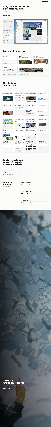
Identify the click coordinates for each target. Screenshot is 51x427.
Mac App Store (5, 63)
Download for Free (6, 15)
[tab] (8, 21)
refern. (4, 1)
